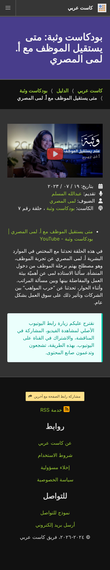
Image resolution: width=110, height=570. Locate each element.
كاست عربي (90, 90)
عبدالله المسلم (67, 193)
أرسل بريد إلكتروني (55, 525)
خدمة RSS (52, 410)
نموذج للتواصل (55, 512)
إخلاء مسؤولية (55, 467)
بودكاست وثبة (33, 90)
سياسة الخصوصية (55, 479)
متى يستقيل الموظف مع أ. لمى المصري (57, 98)
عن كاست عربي (55, 443)
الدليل (62, 90)
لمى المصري (63, 201)
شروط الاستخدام (55, 455)
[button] (8, 8)
